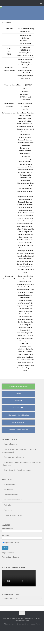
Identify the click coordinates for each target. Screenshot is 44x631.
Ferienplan (7, 505)
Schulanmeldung (10, 484)
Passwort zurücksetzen (10, 557)
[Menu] (41, 3)
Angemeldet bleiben (11, 543)
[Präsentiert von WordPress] (15, 624)
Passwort (5, 535)
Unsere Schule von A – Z (13, 515)
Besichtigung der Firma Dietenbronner (18, 470)
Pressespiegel (9, 510)
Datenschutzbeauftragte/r (13, 500)
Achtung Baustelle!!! (11, 444)
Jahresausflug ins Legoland (14, 457)
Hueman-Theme (35, 624)
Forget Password (8, 553)
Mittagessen (8, 489)
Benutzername (7, 528)
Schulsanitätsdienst (11, 495)
